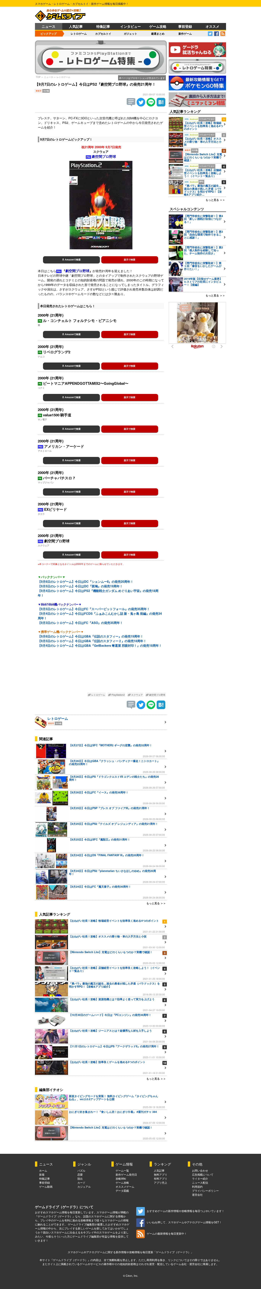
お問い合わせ (200, 1170)
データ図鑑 (122, 1190)
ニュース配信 (200, 1182)
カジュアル (84, 1186)
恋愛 (80, 1174)
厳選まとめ (158, 33)
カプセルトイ (103, 33)
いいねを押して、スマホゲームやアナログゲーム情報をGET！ (184, 1222)
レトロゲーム (79, 33)
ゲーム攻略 (157, 26)
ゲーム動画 (46, 1186)
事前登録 (185, 26)
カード (81, 1182)
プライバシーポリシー (205, 1190)
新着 (42, 1174)
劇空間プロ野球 (157, 694)
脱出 (80, 1178)
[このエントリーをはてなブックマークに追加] (161, 105)
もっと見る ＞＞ (156, 903)
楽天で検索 (129, 259)
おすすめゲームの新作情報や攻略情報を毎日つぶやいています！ (185, 1211)
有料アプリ (160, 1178)
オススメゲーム (125, 1186)
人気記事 (76, 26)
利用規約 (197, 1186)
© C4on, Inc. (130, 1276)
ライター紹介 (200, 1178)
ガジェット (130, 33)
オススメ (212, 26)
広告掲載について (202, 1174)
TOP (38, 77)
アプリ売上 (160, 1182)
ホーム (43, 1170)
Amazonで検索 (72, 259)
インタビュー (130, 26)
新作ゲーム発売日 (126, 1174)
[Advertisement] (101, 673)
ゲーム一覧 (122, 1170)
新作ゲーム (185, 33)
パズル (81, 1170)
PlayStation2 (118, 694)
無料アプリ (160, 1174)
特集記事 (103, 26)
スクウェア (137, 694)
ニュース (48, 26)
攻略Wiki (121, 1178)
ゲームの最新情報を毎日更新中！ (167, 1233)
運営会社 (197, 1195)
